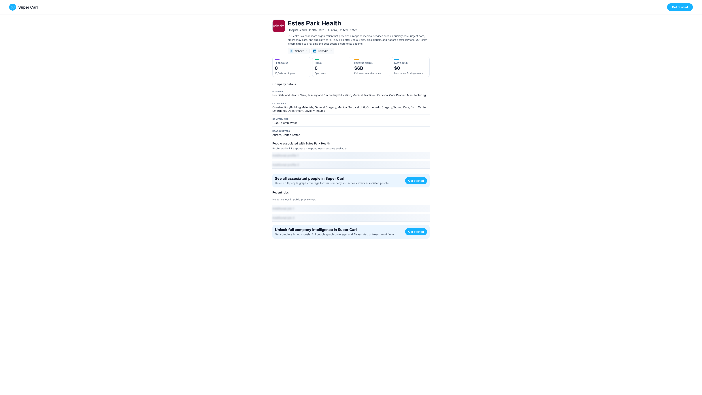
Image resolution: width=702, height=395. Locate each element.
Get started (416, 181)
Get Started (680, 7)
